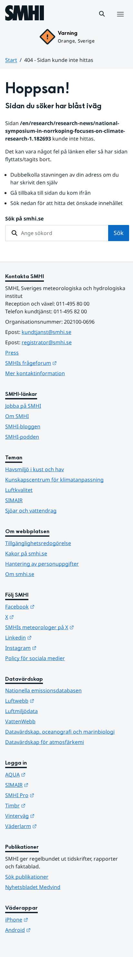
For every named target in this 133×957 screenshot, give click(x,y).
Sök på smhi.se (24, 218)
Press (12, 352)
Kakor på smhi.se (26, 553)
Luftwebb (51, 700)
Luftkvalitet (19, 489)
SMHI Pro (51, 795)
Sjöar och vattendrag (30, 510)
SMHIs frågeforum (62, 362)
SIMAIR (14, 500)
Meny (120, 21)
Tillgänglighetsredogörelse (38, 543)
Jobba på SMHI (23, 405)
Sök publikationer (26, 876)
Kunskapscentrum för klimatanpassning (54, 479)
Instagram (52, 647)
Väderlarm (52, 826)
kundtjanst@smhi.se (46, 332)
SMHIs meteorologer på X (66, 627)
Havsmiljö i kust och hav (34, 469)
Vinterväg (51, 815)
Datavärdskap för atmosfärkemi (44, 742)
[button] (102, 14)
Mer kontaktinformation (35, 373)
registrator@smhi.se (47, 342)
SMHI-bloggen (22, 426)
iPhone (48, 919)
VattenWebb (20, 721)
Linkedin (50, 637)
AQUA (47, 774)
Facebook (51, 606)
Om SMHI (17, 416)
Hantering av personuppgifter (42, 563)
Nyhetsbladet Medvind (32, 887)
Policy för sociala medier (35, 658)
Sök (119, 233)
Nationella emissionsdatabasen (43, 690)
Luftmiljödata (21, 711)
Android (49, 929)
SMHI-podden (22, 436)
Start (11, 59)
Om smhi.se (19, 574)
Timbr (47, 805)
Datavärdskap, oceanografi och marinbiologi (60, 731)
